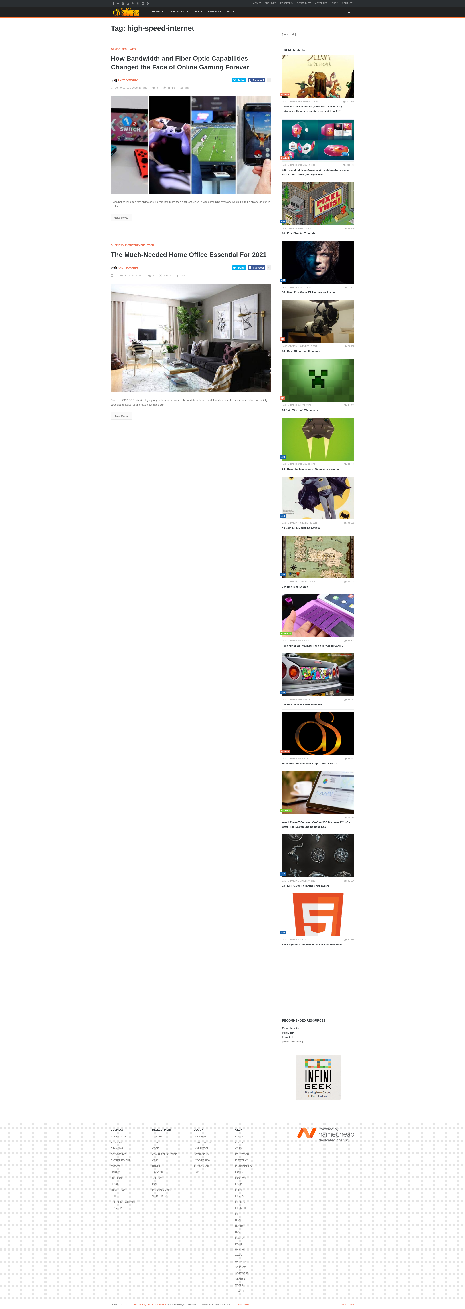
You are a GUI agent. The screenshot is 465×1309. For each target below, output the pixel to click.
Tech (196, 11)
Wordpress (160, 1196)
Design (156, 11)
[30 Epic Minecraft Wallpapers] (318, 380)
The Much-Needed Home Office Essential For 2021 (189, 254)
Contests (200, 1136)
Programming (161, 1190)
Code (155, 1148)
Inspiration (201, 1148)
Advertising (119, 1136)
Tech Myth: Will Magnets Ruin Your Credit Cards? (312, 645)
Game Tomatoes (291, 1028)
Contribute (304, 3)
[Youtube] (123, 3)
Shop (335, 3)
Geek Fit (240, 1208)
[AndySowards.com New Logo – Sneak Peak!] (318, 733)
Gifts (238, 1214)
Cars (238, 1148)
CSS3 (155, 1160)
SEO (113, 1196)
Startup (116, 1208)
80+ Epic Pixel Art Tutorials (298, 233)
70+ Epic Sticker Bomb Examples (302, 704)
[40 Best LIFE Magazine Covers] (318, 498)
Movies (240, 1249)
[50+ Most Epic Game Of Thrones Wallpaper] (318, 262)
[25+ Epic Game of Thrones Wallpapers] (318, 855)
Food (238, 1184)
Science (240, 1267)
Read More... (121, 217)
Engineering (243, 1166)
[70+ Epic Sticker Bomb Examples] (318, 674)
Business (213, 11)
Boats (239, 1136)
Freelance (118, 1178)
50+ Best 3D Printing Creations (301, 351)
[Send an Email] (128, 3)
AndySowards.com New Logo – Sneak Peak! (309, 763)
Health (239, 1220)
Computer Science (164, 1154)
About (257, 3)
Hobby (239, 1226)
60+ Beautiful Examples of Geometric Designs (310, 468)
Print (197, 1172)
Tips (229, 11)
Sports (240, 1279)
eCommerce (118, 1154)
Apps (155, 1142)
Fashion (240, 1178)
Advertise (321, 3)
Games (115, 49)
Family (239, 1172)
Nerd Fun (241, 1261)
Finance (116, 1172)
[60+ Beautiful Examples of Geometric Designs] (318, 439)
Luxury (240, 1238)
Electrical (242, 1160)
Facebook (258, 80)
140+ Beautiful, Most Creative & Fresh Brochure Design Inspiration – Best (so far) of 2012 (316, 172)
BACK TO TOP (347, 1304)
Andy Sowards (127, 80)
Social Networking (123, 1202)
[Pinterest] (138, 3)
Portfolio (286, 3)
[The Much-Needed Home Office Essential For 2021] (191, 337)
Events (115, 1166)
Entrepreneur (135, 245)
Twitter (241, 80)
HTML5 (156, 1166)
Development (177, 11)
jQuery (157, 1178)
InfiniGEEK (288, 1032)
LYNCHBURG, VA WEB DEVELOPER (149, 1304)
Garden (240, 1202)
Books (239, 1142)
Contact (347, 3)
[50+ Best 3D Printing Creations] (318, 321)
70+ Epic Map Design (295, 586)
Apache (157, 1136)
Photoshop (201, 1166)
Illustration (202, 1142)
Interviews (201, 1154)
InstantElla (288, 1037)
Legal (114, 1184)
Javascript (159, 1172)
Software (242, 1273)
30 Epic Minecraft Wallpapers (300, 410)
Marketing (118, 1190)
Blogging (117, 1142)
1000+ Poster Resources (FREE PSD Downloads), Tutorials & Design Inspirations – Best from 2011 (312, 108)
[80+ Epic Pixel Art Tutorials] (318, 203)
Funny (239, 1190)
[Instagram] (143, 3)
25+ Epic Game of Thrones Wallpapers (305, 885)
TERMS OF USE (242, 1304)
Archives (270, 3)
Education (242, 1154)
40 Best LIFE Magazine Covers (301, 527)
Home (238, 1232)
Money (239, 1243)
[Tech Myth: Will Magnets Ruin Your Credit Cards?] (318, 615)
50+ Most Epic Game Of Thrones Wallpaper (308, 292)
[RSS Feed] (133, 3)
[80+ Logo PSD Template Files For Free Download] (318, 914)
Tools (239, 1285)
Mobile (156, 1184)
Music (239, 1255)
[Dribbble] (148, 3)
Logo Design (202, 1160)
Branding (117, 1148)
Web (133, 49)
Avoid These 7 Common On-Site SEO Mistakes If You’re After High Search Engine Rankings (316, 824)
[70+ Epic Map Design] (318, 557)
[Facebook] (114, 3)
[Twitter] (118, 3)
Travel (239, 1291)
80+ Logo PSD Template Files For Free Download (312, 944)
